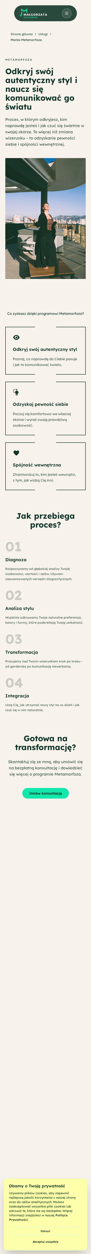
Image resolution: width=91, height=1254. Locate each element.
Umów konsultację (45, 793)
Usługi (43, 34)
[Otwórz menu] (67, 13)
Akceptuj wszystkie (45, 1241)
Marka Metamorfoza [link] (26, 40)
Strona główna (22, 34)
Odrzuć (45, 1231)
